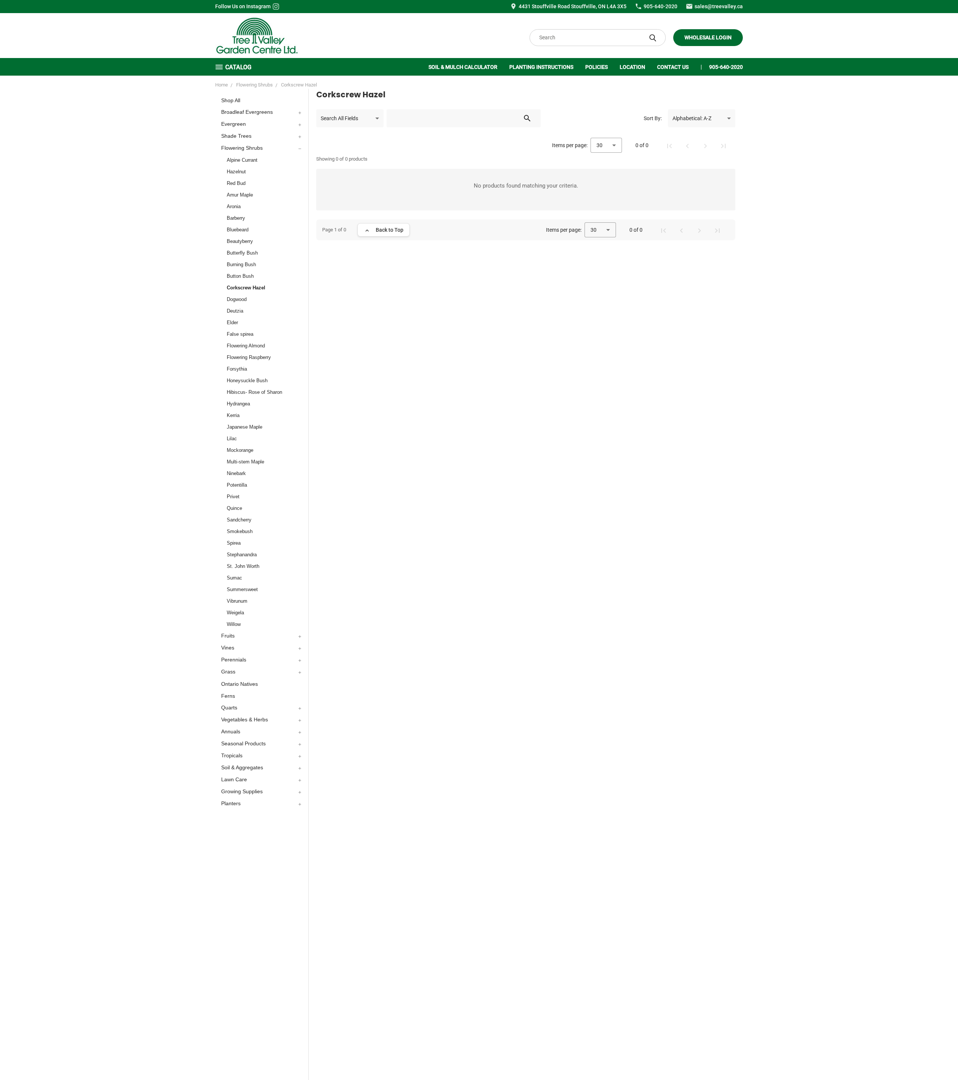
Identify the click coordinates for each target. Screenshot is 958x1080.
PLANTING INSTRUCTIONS (541, 67)
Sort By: (653, 118)
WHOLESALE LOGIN (708, 37)
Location (632, 67)
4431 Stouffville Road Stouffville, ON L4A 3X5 (572, 6)
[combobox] (350, 118)
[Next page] (705, 145)
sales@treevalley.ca (719, 6)
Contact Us (673, 67)
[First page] (669, 145)
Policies (596, 67)
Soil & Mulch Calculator (462, 67)
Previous (938, 1056)
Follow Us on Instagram (243, 6)
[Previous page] (687, 145)
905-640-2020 (660, 6)
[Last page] (723, 145)
